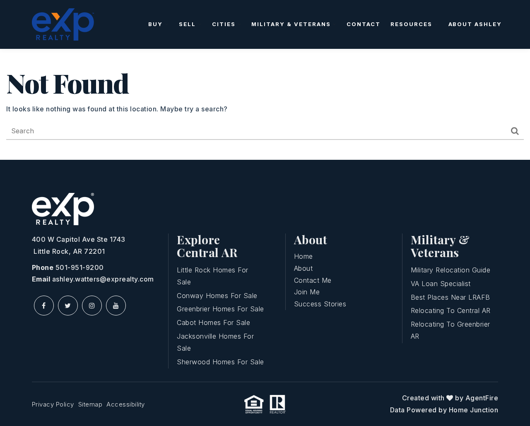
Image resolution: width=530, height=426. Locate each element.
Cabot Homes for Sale (213, 322)
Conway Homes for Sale (217, 295)
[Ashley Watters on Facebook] (44, 305)
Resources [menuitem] (412, 24)
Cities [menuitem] (225, 24)
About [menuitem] (303, 268)
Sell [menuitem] (188, 24)
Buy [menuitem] (156, 24)
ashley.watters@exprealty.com (103, 279)
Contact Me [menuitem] (313, 280)
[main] (265, 104)
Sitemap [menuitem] (90, 404)
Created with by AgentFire (450, 398)
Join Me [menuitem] (307, 292)
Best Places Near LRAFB (450, 297)
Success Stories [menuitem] (320, 304)
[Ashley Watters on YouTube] (116, 305)
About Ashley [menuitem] (475, 24)
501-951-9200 (79, 267)
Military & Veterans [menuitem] (291, 24)
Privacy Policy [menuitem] (53, 404)
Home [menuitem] (303, 256)
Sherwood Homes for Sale (220, 362)
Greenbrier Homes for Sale (220, 309)
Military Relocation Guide (451, 270)
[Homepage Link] (63, 23)
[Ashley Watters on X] (68, 305)
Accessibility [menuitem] (125, 404)
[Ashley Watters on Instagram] (92, 305)
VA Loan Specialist (441, 283)
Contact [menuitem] (364, 24)
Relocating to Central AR (451, 310)
